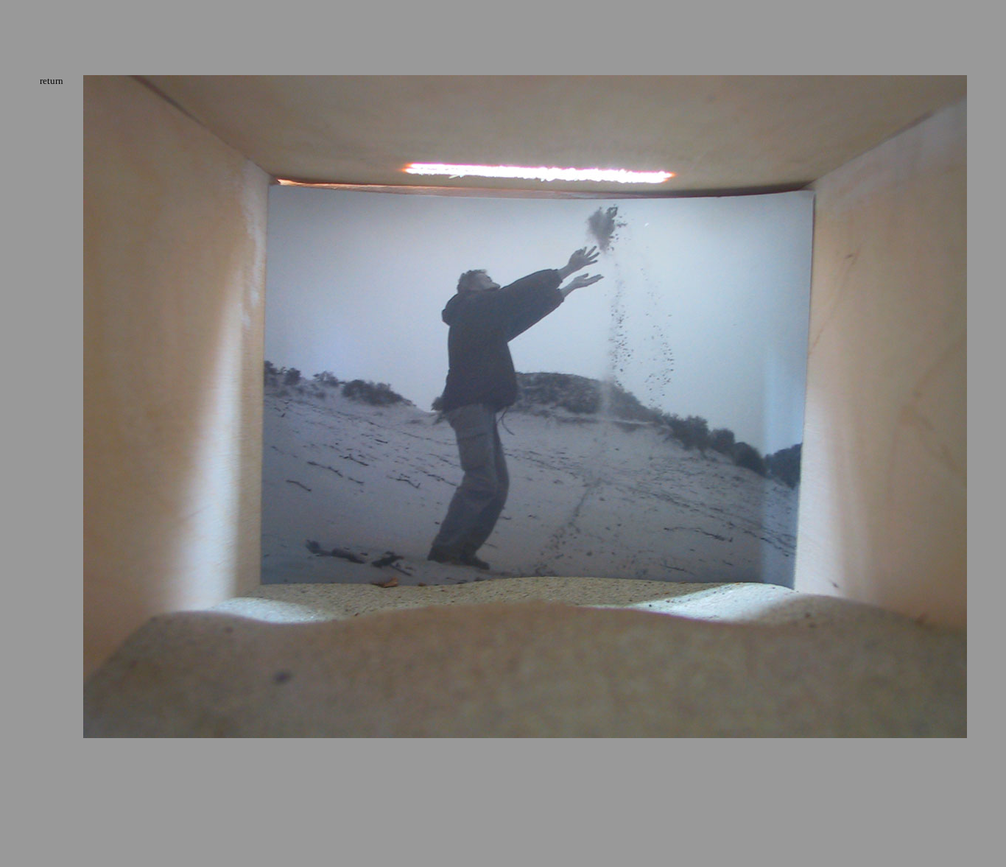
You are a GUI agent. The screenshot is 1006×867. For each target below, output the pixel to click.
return (51, 80)
